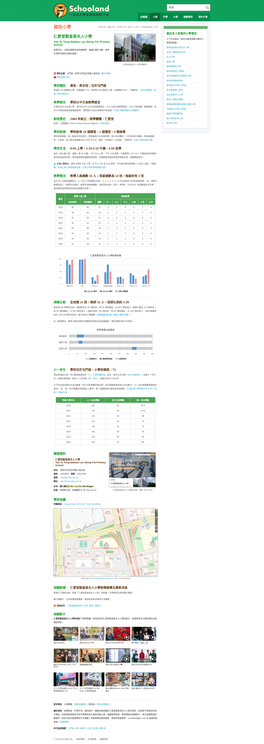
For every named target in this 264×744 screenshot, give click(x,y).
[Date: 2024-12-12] (118, 679)
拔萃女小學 (172, 123)
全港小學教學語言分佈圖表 (126, 110)
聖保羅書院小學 (174, 66)
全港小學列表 (99, 728)
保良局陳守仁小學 (175, 95)
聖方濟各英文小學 (175, 118)
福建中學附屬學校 (175, 113)
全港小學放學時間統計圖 (93, 167)
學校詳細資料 (80, 704)
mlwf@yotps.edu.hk (69, 477)
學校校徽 (105, 123)
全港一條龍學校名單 (176, 52)
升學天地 (102, 27)
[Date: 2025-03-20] (144, 655)
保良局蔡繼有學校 (175, 80)
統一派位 (93, 378)
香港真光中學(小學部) (176, 85)
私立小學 (171, 57)
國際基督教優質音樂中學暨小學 (181, 104)
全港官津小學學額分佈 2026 (139, 388)
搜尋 (171, 7)
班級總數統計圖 (104, 315)
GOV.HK (81, 504)
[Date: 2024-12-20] (66, 679)
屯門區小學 (121, 27)
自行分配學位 (134, 375)
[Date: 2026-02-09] (118, 634)
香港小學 (111, 27)
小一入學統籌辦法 (97, 375)
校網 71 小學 (133, 27)
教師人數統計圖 (121, 315)
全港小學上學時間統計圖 (69, 167)
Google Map (69, 504)
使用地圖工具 (63, 77)
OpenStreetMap (93, 504)
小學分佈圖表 (146, 90)
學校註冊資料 (103, 704)
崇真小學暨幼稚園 (175, 99)
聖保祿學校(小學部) (175, 71)
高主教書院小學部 (175, 90)
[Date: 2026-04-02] (92, 634)
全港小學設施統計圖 (143, 140)
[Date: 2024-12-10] (144, 679)
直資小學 (171, 61)
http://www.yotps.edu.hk (71, 481)
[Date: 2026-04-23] (66, 634)
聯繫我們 (104, 739)
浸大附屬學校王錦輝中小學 (179, 76)
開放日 (98, 605)
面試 (91, 605)
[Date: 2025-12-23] (66, 655)
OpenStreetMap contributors (102, 578)
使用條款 (80, 739)
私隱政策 (92, 739)
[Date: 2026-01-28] (144, 634)
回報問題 (64, 722)
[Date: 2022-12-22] (92, 655)
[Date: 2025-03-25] (118, 655)
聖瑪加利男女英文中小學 (178, 47)
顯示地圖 (106, 73)
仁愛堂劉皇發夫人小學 (149, 27)
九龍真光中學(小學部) (176, 109)
